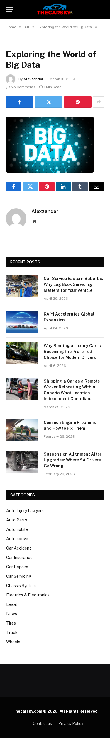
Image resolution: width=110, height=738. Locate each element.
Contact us (42, 723)
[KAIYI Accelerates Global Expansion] (22, 322)
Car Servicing (18, 576)
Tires (11, 623)
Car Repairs (17, 567)
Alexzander (33, 79)
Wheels (13, 642)
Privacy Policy (71, 723)
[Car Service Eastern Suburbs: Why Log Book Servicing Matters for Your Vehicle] (22, 286)
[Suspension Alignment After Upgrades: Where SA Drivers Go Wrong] (22, 462)
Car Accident (18, 548)
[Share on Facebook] (19, 102)
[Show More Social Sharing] (98, 102)
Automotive (17, 538)
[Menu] (9, 9)
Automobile (17, 529)
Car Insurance (19, 557)
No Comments (23, 87)
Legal (11, 604)
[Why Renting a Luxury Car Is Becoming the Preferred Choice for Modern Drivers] (22, 353)
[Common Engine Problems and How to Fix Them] (22, 430)
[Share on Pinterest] (78, 102)
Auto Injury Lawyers (25, 510)
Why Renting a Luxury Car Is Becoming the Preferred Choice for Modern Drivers (72, 351)
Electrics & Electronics (28, 595)
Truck (12, 632)
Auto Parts (16, 520)
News (11, 613)
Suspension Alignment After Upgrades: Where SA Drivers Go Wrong (72, 460)
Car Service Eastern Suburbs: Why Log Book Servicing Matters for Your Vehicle (73, 284)
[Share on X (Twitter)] (48, 102)
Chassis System (21, 585)
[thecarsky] (54, 9)
